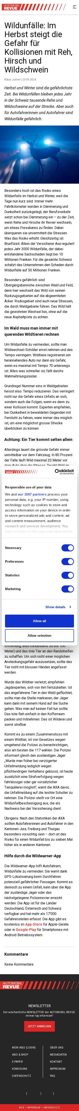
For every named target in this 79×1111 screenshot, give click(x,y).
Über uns (56, 1047)
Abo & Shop (20, 1054)
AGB (21, 1107)
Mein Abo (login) (24, 1047)
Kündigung (19, 1068)
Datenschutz (21, 1075)
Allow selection (40, 635)
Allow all (39, 621)
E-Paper (17, 1061)
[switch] (67, 561)
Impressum (58, 1068)
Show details (55, 607)
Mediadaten (58, 1054)
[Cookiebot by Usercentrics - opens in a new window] (56, 472)
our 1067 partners (32, 494)
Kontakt (56, 1061)
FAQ (52, 1075)
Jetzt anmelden (39, 1026)
